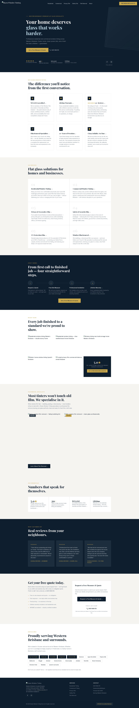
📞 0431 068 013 (92, 608)
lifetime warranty (41, 690)
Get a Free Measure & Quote (37, 50)
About (90, 3)
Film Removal (83, 3)
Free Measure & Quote (128, 3)
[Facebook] (107, 62)
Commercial (59, 3)
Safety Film (75, 3)
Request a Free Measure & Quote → (91, 599)
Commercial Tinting (74, 688)
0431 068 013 (55, 50)
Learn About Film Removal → (39, 466)
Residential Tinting (74, 686)
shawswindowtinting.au (99, 688)
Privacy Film (67, 3)
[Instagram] (111, 62)
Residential (50, 3)
